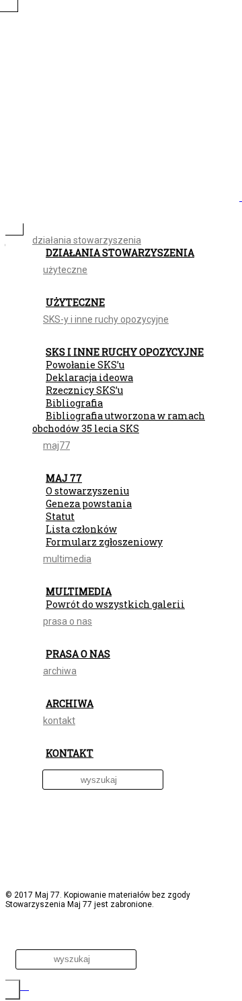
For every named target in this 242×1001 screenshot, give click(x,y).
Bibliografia (74, 403)
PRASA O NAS (78, 653)
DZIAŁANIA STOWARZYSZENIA (120, 252)
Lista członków (81, 529)
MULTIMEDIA (79, 591)
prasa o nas (67, 621)
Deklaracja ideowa (89, 377)
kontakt (59, 720)
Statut (60, 516)
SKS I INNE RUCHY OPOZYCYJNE (125, 352)
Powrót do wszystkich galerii (115, 604)
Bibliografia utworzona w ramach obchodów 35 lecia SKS (118, 422)
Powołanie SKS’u (85, 364)
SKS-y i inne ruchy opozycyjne (106, 319)
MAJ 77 (64, 478)
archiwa (60, 671)
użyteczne (65, 269)
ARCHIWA (69, 703)
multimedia (67, 559)
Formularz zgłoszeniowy (104, 541)
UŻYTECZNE (75, 302)
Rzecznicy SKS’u (84, 390)
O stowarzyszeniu (87, 490)
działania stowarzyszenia (86, 240)
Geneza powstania (89, 503)
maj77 (56, 445)
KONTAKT (69, 753)
